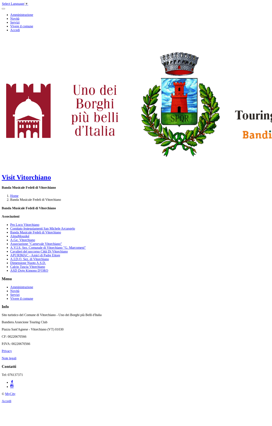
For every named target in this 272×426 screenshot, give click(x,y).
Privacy (7, 351)
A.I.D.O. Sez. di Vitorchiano (29, 259)
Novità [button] (14, 18)
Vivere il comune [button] (21, 26)
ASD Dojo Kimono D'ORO (29, 270)
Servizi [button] (15, 22)
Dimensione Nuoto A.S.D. (28, 263)
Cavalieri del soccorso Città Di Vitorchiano (39, 251)
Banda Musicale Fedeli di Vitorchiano (35, 232)
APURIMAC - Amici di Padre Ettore (35, 255)
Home (14, 196)
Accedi (15, 30)
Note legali (9, 358)
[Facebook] (12, 382)
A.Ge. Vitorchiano (22, 240)
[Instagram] (12, 386)
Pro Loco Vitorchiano (24, 224)
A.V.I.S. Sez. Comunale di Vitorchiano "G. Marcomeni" (48, 247)
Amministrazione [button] (21, 15)
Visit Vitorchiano (26, 177)
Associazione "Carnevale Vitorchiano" (36, 244)
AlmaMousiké (19, 236)
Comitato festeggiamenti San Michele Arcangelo (42, 228)
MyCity (10, 394)
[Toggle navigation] (3, 8)
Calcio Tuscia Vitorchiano (27, 267)
